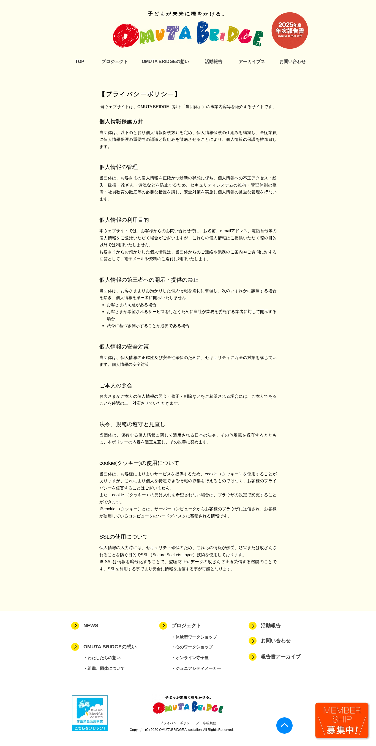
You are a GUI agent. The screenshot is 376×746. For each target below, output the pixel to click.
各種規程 (209, 723)
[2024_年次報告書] (290, 30)
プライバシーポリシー (176, 723)
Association (193, 730)
